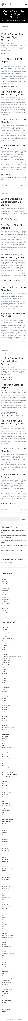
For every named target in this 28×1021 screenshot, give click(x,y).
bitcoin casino (5, 734)
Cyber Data (4, 785)
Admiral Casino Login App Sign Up (8, 503)
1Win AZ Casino (5, 627)
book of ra (4, 743)
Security (4, 951)
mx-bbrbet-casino (6, 884)
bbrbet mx (4, 725)
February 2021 (5, 615)
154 (3, 625)
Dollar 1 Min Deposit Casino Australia (9, 413)
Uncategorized (5, 975)
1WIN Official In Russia (7, 638)
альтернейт (5, 991)
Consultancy (5, 778)
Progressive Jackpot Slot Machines (9, 412)
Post (3, 928)
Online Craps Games (5, 174)
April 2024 (4, 592)
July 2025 (4, 577)
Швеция (4, 1011)
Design (4, 787)
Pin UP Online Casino (7, 906)
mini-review (5, 823)
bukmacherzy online (6, 747)
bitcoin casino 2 (6, 736)
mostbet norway (6, 866)
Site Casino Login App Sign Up (8, 377)
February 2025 (5, 588)
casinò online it (5, 765)
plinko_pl (4, 926)
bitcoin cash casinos (7, 732)
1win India (4, 636)
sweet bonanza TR (6, 971)
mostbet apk (5, 848)
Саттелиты (5, 1002)
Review (4, 940)
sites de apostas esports (8, 953)
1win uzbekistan (6, 643)
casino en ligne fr (6, 758)
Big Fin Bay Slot (21, 185)
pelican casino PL (6, 897)
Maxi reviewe (5, 816)
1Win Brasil (4, 629)
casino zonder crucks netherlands (10, 774)
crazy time (4, 781)
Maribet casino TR (6, 810)
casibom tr (4, 749)
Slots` (3, 960)
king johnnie (5, 808)
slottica (4, 962)
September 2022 (6, 610)
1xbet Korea (5, 669)
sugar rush (4, 964)
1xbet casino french (6, 667)
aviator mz (4, 714)
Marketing (4, 812)
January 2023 (5, 601)
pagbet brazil (5, 893)
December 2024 (6, 590)
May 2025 (4, 581)
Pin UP (3, 899)
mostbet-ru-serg (6, 877)
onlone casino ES (6, 888)
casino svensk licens (7, 767)
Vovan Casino (5, 984)
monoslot (4, 843)
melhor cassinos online (7, 819)
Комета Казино (6, 995)
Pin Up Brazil (5, 904)
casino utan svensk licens (8, 770)
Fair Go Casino (5, 790)
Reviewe (4, 942)
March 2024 (5, 594)
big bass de (4, 729)
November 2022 (6, 606)
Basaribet (4, 723)
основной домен (6, 1000)
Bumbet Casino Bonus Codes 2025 (9, 219)
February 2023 (5, 599)
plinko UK (4, 924)
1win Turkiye (5, 640)
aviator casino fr (6, 707)
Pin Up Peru (5, 908)
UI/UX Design (5, 973)
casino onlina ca (6, 761)
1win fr (3, 634)
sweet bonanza (5, 966)
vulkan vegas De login (7, 987)
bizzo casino (5, 738)
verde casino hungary (7, 978)
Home (3, 20)
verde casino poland (6, 980)
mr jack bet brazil (6, 881)
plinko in (4, 922)
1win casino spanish (6, 631)
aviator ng (4, 716)
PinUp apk (4, 913)
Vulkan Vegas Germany (7, 989)
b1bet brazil (4, 718)
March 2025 (5, 586)
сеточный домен (6, 1007)
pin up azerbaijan (6, 902)
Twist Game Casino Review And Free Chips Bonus (12, 415)
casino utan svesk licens (7, 772)
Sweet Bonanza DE (6, 969)
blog (3, 740)
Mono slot (4, 832)
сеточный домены (6, 1009)
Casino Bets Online (5, 53)
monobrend (5, 839)
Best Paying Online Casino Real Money (9, 282)
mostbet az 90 (5, 850)
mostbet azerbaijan (6, 852)
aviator (4, 700)
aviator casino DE (6, 705)
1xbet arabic (5, 654)
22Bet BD (4, 691)
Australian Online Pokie (6, 218)
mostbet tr (4, 870)
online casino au (6, 886)
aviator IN (4, 709)
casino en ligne (5, 756)
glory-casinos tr (6, 799)
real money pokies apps (7, 937)
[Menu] (26, 4)
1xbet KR (4, 671)
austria (4, 698)
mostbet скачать (6, 872)
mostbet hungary (6, 859)
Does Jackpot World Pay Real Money (9, 86)
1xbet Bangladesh (6, 660)
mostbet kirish (5, 863)
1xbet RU (4, 680)
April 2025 (4, 583)
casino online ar (5, 763)
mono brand (5, 830)
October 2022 (5, 608)
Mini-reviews (5, 825)
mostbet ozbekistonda (7, 868)
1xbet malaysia (5, 673)
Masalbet (4, 814)
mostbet (4, 846)
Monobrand (4, 837)
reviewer (4, 944)
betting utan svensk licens (8, 727)
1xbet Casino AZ (6, 662)
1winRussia (4, 645)
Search (1, 515)
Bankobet (4, 720)
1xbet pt (4, 678)
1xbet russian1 (5, 687)
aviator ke (4, 711)
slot (3, 955)
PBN (3, 895)
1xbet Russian (5, 685)
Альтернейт (5, 993)
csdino (3, 783)
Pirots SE (4, 917)
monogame (5, 841)
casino (3, 754)
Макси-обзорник (6, 998)
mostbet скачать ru (6, 875)
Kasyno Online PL (6, 805)
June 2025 (4, 579)
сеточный (4, 1004)
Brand (3, 745)
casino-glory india (6, 776)
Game (3, 796)
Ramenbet (4, 933)
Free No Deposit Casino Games (8, 175)
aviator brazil (5, 702)
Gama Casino (5, 794)
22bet (3, 689)
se (2, 948)
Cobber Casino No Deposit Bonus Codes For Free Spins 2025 (7, 185)
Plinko (3, 919)
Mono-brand (5, 834)
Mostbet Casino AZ (6, 854)
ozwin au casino (6, 890)
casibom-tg (5, 752)
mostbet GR (5, 857)
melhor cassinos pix (6, 821)
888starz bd (5, 696)
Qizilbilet (4, 931)
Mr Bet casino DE (6, 879)
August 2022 (5, 612)
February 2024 (5, 597)
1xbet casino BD (6, 664)
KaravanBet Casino (6, 803)
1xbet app (4, 652)
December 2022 (5, 603)
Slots (3, 957)
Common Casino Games (6, 379)
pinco (3, 910)
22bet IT (4, 694)
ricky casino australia (7, 946)
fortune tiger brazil (6, 792)
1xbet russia (5, 682)
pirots (3, 915)
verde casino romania (7, 982)
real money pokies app (7, 935)
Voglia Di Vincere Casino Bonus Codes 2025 (10, 280)
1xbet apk (4, 649)
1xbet (3, 647)
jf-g (3, 801)
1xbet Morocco (5, 676)
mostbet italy (5, 861)
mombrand (4, 828)
